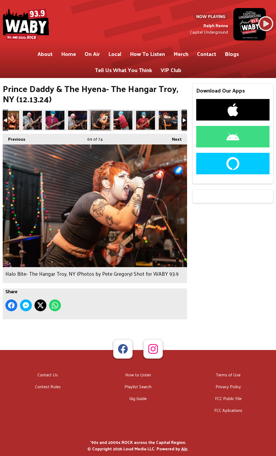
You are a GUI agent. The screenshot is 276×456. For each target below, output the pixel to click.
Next (174, 139)
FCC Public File (228, 398)
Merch (181, 54)
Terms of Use (228, 375)
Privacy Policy (228, 386)
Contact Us (47, 375)
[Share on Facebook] (11, 305)
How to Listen (138, 375)
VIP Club (171, 70)
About (45, 54)
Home (68, 54)
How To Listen (147, 54)
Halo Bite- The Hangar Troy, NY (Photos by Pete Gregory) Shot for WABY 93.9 (9, 120)
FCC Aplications (228, 410)
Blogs (232, 54)
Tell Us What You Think (123, 70)
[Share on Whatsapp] (55, 305)
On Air (92, 54)
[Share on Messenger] (26, 305)
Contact (206, 54)
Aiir (184, 449)
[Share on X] (40, 305)
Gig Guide (138, 398)
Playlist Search (138, 386)
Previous (14, 139)
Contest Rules (48, 386)
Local (114, 54)
